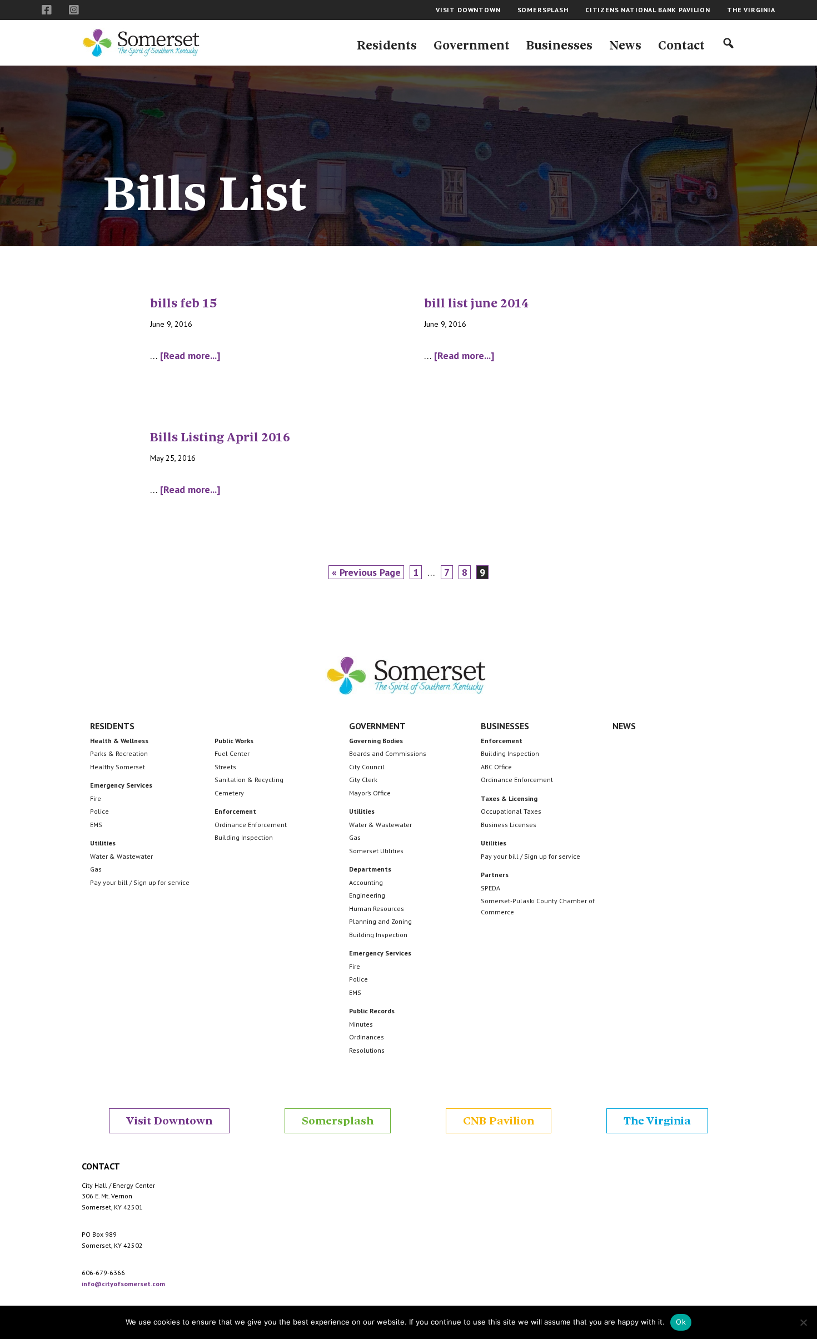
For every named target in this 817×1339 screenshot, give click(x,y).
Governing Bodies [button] (376, 740)
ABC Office (496, 767)
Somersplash (337, 1120)
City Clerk (363, 779)
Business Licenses (508, 824)
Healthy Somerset (117, 767)
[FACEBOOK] (47, 10)
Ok (681, 1321)
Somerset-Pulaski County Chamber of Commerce (538, 906)
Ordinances (366, 1037)
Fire (95, 798)
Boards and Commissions (387, 753)
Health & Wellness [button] (119, 740)
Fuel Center (232, 753)
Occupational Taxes (511, 811)
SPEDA (490, 888)
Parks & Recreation (119, 753)
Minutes (361, 1024)
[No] (803, 1322)
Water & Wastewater (121, 856)
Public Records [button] (372, 1011)
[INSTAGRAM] (74, 10)
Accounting (366, 882)
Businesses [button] (505, 725)
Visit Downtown (169, 1120)
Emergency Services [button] (121, 785)
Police (99, 811)
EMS (96, 824)
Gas (96, 869)
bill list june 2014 (476, 303)
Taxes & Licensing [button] (509, 798)
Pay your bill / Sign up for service (140, 882)
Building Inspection (244, 837)
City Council (367, 767)
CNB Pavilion (498, 1120)
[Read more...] (190, 356)
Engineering (367, 895)
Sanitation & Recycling (249, 779)
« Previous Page (366, 572)
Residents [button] (112, 725)
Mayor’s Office (370, 793)
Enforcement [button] (235, 811)
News (624, 725)
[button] (387, 43)
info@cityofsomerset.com (123, 1284)
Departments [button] (370, 869)
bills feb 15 (183, 303)
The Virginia (657, 1120)
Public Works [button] (234, 740)
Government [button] (377, 725)
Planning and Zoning (380, 921)
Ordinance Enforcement (251, 824)
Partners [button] (495, 874)
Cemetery (229, 793)
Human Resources (376, 908)
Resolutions (367, 1050)
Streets (225, 767)
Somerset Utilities (376, 851)
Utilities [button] (103, 843)
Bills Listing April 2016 (220, 437)
